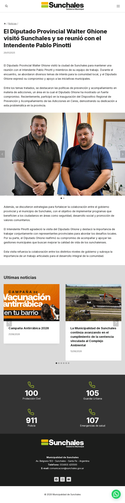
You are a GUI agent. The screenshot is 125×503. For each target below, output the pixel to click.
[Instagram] (62, 479)
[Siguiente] (116, 322)
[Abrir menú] (118, 6)
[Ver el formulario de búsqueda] (6, 6)
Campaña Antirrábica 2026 (29, 328)
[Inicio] (5, 23)
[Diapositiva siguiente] (122, 154)
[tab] (61, 198)
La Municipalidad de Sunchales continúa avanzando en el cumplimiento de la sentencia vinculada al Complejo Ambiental (93, 336)
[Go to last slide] (9, 322)
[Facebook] (56, 479)
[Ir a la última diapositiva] (2, 154)
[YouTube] (68, 479)
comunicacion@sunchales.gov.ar (67, 468)
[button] (116, 494)
